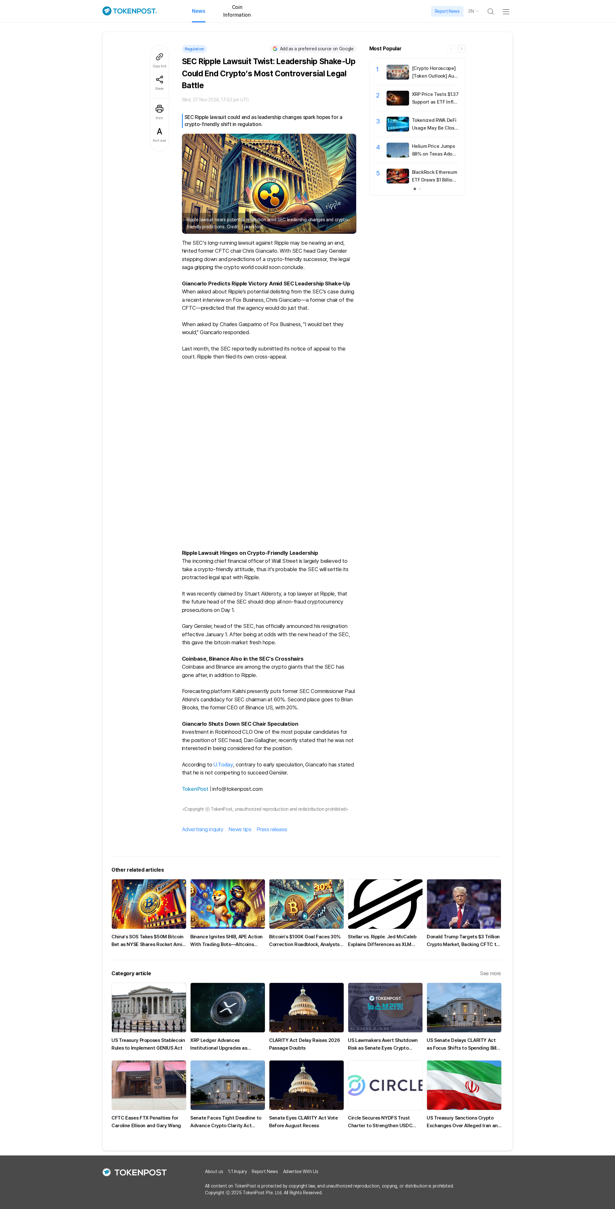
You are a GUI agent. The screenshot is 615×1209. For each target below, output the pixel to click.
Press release (272, 829)
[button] (461, 49)
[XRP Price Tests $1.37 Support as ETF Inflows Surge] (398, 103)
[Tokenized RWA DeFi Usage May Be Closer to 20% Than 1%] (398, 129)
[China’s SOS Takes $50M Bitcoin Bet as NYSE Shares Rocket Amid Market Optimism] (149, 904)
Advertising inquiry (203, 829)
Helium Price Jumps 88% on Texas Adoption (435, 154)
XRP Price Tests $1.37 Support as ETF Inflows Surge (435, 102)
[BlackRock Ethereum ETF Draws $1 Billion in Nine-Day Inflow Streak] (398, 181)
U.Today (223, 764)
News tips (239, 829)
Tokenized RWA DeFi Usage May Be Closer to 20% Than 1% (434, 128)
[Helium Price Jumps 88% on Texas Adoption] (398, 155)
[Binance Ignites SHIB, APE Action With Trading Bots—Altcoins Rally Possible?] (228, 904)
